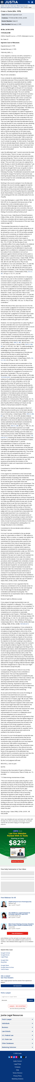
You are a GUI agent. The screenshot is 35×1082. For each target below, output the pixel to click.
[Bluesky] (21, 1057)
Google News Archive (7, 967)
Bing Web (4, 962)
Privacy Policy (17, 1076)
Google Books (5, 955)
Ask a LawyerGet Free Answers (7, 977)
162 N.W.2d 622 (5, 377)
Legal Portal (17, 1064)
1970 (22, 7)
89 (1, 416)
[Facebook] (14, 1057)
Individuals (5, 1023)
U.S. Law (7, 5)
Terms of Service (17, 1073)
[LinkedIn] (9, 1057)
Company (17, 1067)
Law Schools (6, 1031)
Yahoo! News (5, 969)
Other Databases (8, 1043)
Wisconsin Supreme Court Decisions (10, 7)
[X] (23, 1057)
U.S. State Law (7, 1039)
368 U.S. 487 (17, 342)
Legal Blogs (4, 957)
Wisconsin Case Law (22, 5)
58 (1, 346)
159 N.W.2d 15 (24, 624)
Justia (2, 5)
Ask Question (17, 986)
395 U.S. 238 (14, 426)
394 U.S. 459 (30, 414)
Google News (5, 965)
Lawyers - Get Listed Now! (17, 1006)
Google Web (4, 960)
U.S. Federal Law (7, 1035)
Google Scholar (5, 953)
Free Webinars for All (8, 898)
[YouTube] (12, 1057)
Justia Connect (17, 1061)
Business (5, 1027)
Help (17, 1070)
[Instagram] (16, 1057)
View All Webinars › (17, 933)
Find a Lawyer (6, 993)
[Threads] (19, 1057)
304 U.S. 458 (28, 344)
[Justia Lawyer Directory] (26, 1057)
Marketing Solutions (9, 1047)
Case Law (13, 5)
